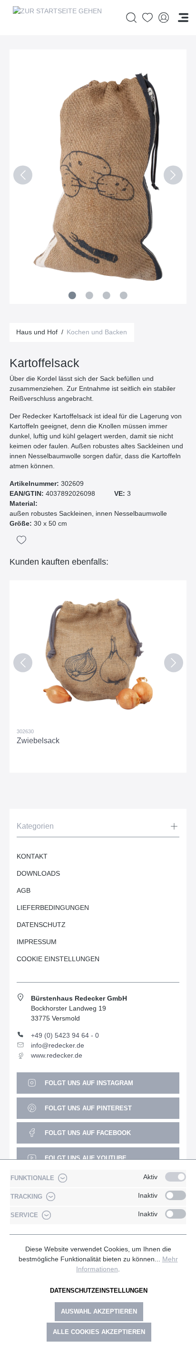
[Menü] (183, 17)
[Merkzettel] (147, 18)
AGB (23, 890)
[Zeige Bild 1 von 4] (72, 295)
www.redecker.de (56, 1055)
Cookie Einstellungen (58, 959)
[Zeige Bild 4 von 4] (123, 295)
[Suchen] (131, 18)
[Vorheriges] (23, 176)
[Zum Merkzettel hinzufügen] (21, 540)
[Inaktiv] (175, 1195)
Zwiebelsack (38, 741)
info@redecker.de (57, 1045)
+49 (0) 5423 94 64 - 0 (65, 1035)
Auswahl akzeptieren (99, 1311)
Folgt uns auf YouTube (85, 1158)
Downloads (38, 873)
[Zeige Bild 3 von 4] (106, 295)
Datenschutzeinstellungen (98, 1290)
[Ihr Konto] (164, 18)
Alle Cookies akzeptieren (99, 1331)
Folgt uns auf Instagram (88, 1083)
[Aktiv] (175, 1177)
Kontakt (32, 856)
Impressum (37, 942)
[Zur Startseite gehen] (57, 17)
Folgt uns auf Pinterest (87, 1108)
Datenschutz (41, 924)
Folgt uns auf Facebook (87, 1132)
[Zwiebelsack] (98, 653)
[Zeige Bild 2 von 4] (89, 295)
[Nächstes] (173, 176)
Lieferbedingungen (53, 907)
